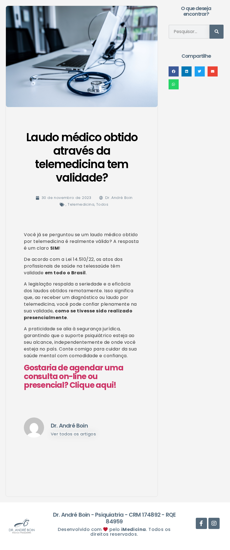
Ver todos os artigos (73, 434)
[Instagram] (149, 23)
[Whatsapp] (123, 23)
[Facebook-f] (136, 23)
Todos (102, 204)
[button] (174, 71)
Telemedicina (81, 204)
